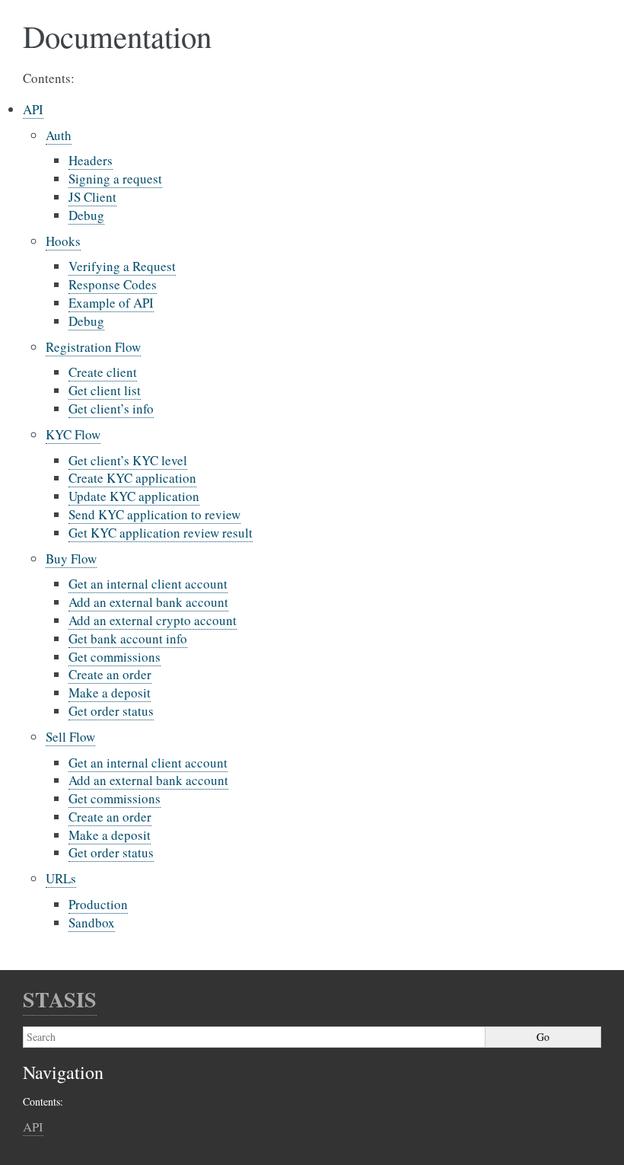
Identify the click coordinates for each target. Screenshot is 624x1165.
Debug (86, 215)
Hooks (63, 241)
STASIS (60, 999)
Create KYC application (132, 478)
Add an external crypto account (152, 620)
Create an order (109, 674)
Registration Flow (93, 347)
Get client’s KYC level (127, 460)
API (33, 109)
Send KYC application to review (154, 514)
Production (98, 904)
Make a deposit (109, 692)
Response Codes (112, 284)
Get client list (104, 390)
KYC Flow (73, 434)
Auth (59, 135)
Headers (90, 160)
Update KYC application (133, 496)
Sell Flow (70, 736)
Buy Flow (71, 558)
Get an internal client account (148, 583)
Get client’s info (111, 408)
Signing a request (115, 178)
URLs (61, 878)
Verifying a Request (122, 266)
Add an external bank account (148, 602)
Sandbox (91, 922)
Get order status (111, 711)
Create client (102, 372)
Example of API (111, 302)
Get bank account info (127, 638)
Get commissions (114, 656)
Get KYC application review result (160, 532)
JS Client (92, 197)
